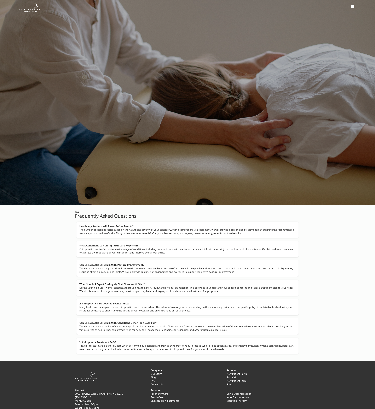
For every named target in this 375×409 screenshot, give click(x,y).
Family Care (157, 397)
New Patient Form (237, 380)
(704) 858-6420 (83, 397)
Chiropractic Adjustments (165, 400)
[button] (352, 6)
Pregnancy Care (159, 393)
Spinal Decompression (239, 393)
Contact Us (157, 384)
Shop (229, 384)
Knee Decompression (238, 397)
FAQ (153, 380)
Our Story (156, 373)
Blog (153, 377)
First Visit (232, 377)
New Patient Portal (237, 373)
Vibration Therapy (237, 400)
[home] (30, 8)
